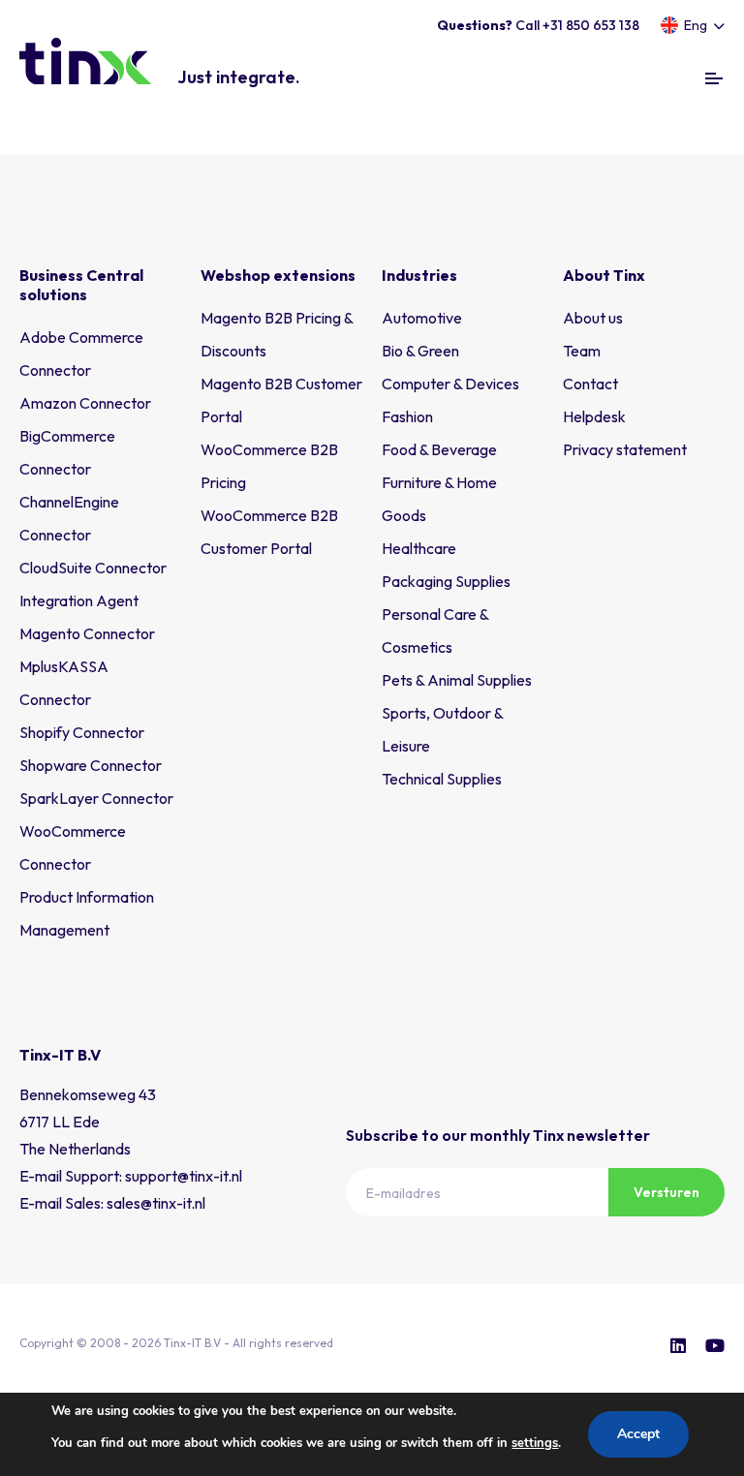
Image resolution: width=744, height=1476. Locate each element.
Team (582, 350)
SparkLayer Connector (96, 798)
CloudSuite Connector (93, 567)
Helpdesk (594, 416)
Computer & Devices (450, 383)
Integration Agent (79, 600)
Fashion (407, 416)
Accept (638, 1434)
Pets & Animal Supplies (457, 680)
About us (593, 317)
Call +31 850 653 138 (538, 25)
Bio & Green (420, 350)
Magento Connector (87, 633)
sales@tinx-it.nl (156, 1203)
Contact (590, 383)
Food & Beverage (439, 449)
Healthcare (419, 548)
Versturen (666, 1192)
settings (535, 1443)
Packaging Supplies (446, 581)
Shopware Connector (90, 765)
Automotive (422, 317)
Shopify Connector (81, 732)
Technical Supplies (442, 778)
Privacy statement (625, 449)
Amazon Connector (85, 403)
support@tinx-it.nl (183, 1175)
